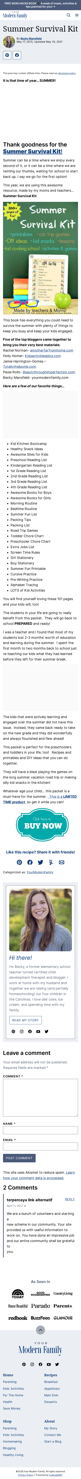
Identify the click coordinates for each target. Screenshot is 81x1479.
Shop (7, 1421)
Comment (13, 1076)
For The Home (13, 1395)
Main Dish (51, 1395)
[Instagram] (22, 1031)
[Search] (68, 15)
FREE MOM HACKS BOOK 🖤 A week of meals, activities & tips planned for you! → (41, 5)
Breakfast (51, 1382)
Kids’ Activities (13, 1388)
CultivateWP (55, 1475)
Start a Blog (52, 1441)
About (49, 1421)
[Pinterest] (13, 1031)
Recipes (50, 1375)
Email (9, 1140)
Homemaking (12, 1441)
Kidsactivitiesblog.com (43, 356)
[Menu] (77, 15)
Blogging (9, 1448)
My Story (50, 1428)
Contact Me (52, 1435)
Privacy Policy (26, 1475)
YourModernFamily (40, 872)
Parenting (10, 1382)
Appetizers (52, 1388)
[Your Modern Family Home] (15, 15)
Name (9, 1124)
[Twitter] (46, 1031)
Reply (70, 1199)
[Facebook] (30, 1031)
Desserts (50, 1402)
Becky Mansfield (31, 38)
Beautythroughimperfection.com (49, 372)
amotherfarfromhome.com (51, 350)
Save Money (12, 1408)
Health (7, 1402)
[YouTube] (38, 1031)
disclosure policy (67, 73)
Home (8, 1375)
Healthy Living (13, 1455)
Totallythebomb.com (19, 367)
